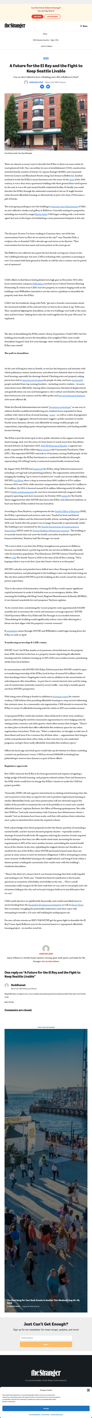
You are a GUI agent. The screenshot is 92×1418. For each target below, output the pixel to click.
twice (52, 414)
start (71, 179)
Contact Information (57, 1414)
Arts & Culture (46, 46)
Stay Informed (52, 16)
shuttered (38, 468)
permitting (11, 630)
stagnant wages (60, 696)
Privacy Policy (46, 1414)
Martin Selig (41, 214)
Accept (46, 1408)
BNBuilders (38, 283)
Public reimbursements (22, 492)
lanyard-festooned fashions (71, 395)
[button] (88, 1390)
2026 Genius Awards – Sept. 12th (45, 40)
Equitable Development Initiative (45, 904)
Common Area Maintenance (64, 206)
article (65, 495)
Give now (37, 16)
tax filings (18, 480)
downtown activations (60, 407)
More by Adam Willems (50, 961)
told (14, 557)
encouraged (77, 380)
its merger (45, 449)
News (45, 34)
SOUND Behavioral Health (54, 445)
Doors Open (77, 904)
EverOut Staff (14, 1306)
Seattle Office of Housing (67, 511)
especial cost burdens (32, 380)
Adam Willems (36, 82)
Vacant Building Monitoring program (51, 530)
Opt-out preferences (34, 1414)
